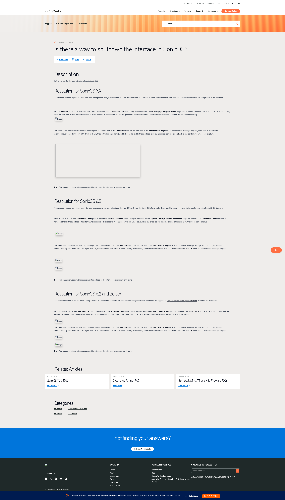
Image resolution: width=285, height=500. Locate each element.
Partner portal (187, 3)
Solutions (174, 11)
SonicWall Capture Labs (161, 476)
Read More (52, 385)
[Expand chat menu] (276, 250)
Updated (60, 42)
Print (77, 59)
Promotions (200, 3)
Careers (113, 470)
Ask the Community (142, 449)
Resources (210, 3)
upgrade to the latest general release (182, 301)
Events (227, 3)
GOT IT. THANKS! (211, 496)
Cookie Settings (191, 496)
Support (199, 11)
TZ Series (72, 413)
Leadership (114, 476)
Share (88, 59)
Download (63, 59)
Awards (113, 479)
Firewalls (83, 24)
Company (212, 11)
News (112, 473)
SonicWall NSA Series (77, 408)
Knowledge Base (65, 24)
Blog (219, 3)
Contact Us (114, 482)
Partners (187, 11)
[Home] (53, 11)
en (232, 3)
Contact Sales (231, 11)
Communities (157, 470)
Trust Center (115, 485)
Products (161, 11)
